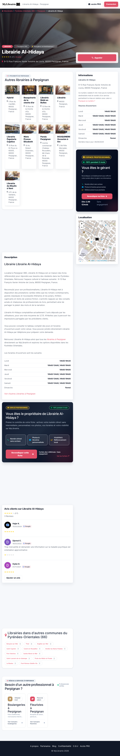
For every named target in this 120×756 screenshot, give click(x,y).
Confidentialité (64, 746)
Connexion (111, 4)
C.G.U (75, 746)
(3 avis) (18, 57)
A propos (34, 746)
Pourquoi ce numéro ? (86, 101)
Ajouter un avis (13, 578)
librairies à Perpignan (56, 339)
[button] (97, 239)
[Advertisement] (37, 230)
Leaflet (92, 260)
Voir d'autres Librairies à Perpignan (19, 394)
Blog (54, 746)
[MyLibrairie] (11, 4)
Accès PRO (85, 746)
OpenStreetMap (102, 260)
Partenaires (45, 746)
